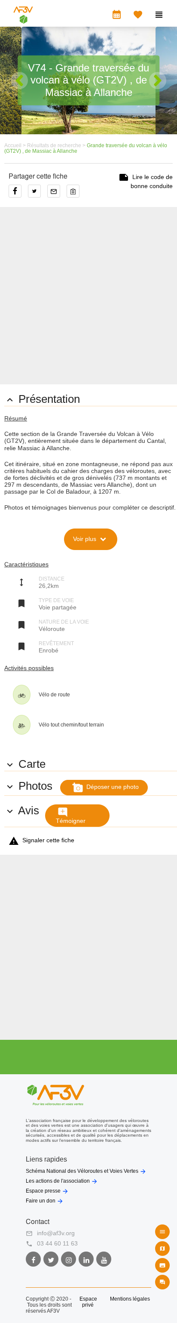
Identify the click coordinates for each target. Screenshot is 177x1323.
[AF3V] (23, 19)
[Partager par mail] (57, 194)
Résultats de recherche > (57, 145)
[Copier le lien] (75, 194)
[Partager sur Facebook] (18, 194)
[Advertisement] (88, 295)
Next (157, 80)
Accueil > (15, 145)
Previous (19, 80)
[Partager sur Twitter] (37, 194)
